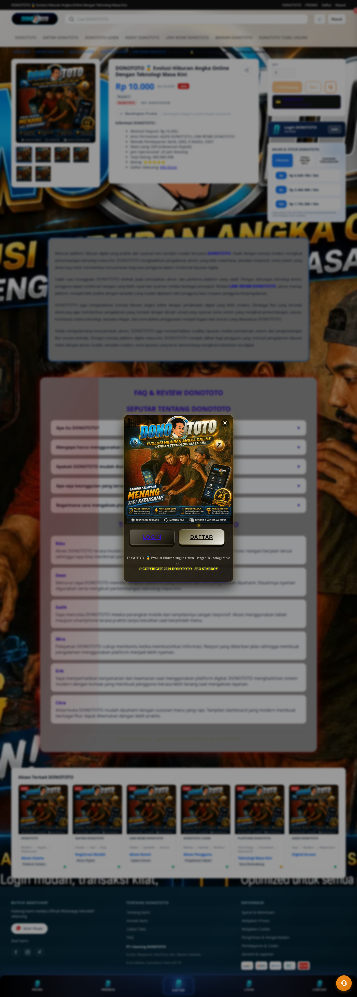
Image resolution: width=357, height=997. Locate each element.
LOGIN (152, 537)
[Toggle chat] (344, 983)
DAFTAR (201, 537)
